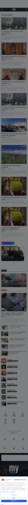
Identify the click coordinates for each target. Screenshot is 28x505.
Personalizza (14, 495)
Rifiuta (14, 497)
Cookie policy (12, 491)
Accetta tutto (14, 500)
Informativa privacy (5, 491)
